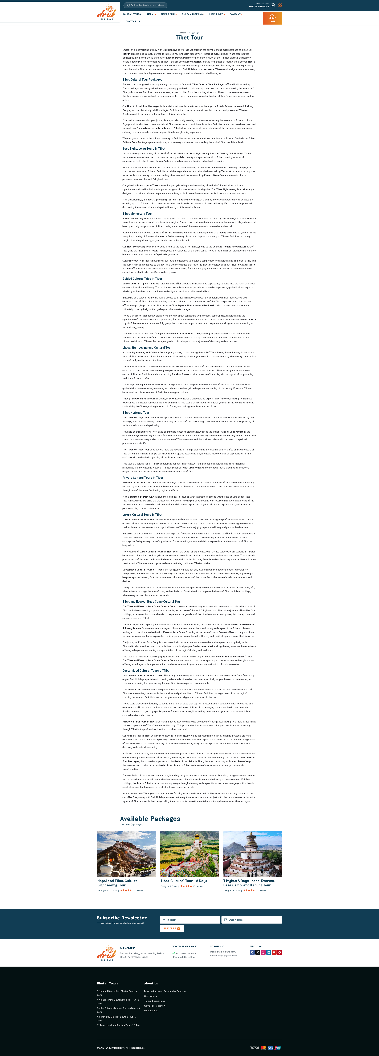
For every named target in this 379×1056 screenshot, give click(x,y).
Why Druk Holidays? (154, 1006)
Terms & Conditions (154, 1001)
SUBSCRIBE (170, 928)
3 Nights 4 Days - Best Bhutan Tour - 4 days (117, 993)
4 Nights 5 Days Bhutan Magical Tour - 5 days (118, 1001)
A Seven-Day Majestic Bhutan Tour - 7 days (116, 1018)
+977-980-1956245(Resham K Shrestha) (184, 955)
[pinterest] (279, 952)
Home (183, 33)
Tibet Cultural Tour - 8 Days (183, 881)
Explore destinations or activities (147, 5)
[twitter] (257, 952)
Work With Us (151, 1010)
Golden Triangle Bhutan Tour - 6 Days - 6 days (118, 1010)
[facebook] (252, 952)
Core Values (150, 996)
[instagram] (263, 952)
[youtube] (274, 952)
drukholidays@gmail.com (223, 955)
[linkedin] (268, 952)
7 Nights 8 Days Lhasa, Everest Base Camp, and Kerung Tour (249, 883)
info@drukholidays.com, (223, 951)
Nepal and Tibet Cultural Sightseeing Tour (118, 883)
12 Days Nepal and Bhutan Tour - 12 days (118, 1025)
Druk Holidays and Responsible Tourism (165, 991)
